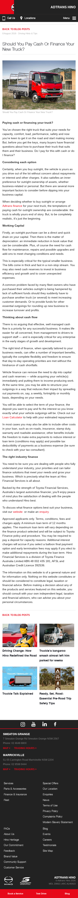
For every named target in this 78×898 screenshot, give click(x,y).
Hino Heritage (11, 839)
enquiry (44, 511)
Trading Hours (24, 748)
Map (5, 748)
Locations (30, 18)
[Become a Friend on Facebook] (55, 724)
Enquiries (48, 794)
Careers (47, 839)
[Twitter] (8, 27)
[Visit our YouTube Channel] (33, 724)
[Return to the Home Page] (9, 881)
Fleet (6, 800)
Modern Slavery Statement (58, 822)
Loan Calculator (12, 417)
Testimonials (49, 845)
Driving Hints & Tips (27, 33)
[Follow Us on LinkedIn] (44, 724)
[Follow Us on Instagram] (23, 724)
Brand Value (10, 856)
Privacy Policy (50, 811)
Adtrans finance (12, 205)
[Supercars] (25, 881)
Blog (45, 828)
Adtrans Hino (63, 7)
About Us (9, 834)
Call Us (11, 18)
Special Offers (50, 783)
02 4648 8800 (19, 743)
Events (46, 834)
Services (8, 783)
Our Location (50, 788)
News (46, 800)
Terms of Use (50, 805)
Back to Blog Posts (16, 29)
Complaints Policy (52, 816)
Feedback (9, 850)
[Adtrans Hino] (7, 7)
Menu (66, 18)
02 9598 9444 (19, 764)
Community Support (15, 861)
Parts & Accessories (15, 788)
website (18, 511)
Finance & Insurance (15, 794)
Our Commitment (13, 845)
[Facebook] (4, 27)
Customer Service (14, 867)
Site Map (48, 850)
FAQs (7, 828)
